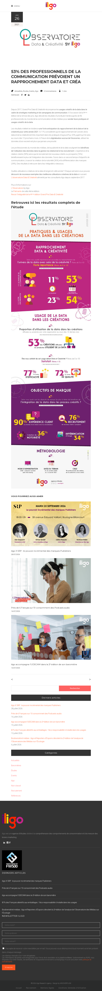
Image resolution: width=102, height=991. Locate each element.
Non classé (16, 786)
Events (31, 91)
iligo (36, 91)
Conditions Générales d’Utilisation (72, 988)
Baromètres (16, 765)
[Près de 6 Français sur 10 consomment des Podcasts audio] (51, 580)
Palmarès (17, 191)
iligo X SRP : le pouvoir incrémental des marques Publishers (41, 551)
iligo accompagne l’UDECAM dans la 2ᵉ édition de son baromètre (44, 664)
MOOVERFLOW (65, 983)
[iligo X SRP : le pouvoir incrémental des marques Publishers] (51, 523)
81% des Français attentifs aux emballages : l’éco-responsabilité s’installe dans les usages (48, 730)
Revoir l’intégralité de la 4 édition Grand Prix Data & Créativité (37, 194)
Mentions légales (47, 988)
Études (25, 91)
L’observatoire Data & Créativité (24, 177)
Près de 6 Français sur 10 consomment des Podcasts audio (40, 607)
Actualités (18, 91)
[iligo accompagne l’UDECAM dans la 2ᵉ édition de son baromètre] (51, 637)
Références (16, 796)
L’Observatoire (17, 188)
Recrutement (16, 791)
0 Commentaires (50, 91)
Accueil (19, 988)
